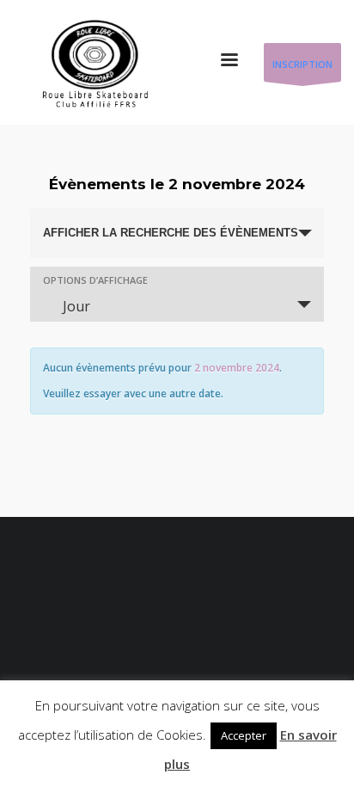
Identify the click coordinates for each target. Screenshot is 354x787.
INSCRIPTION (302, 64)
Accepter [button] (243, 735)
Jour (76, 306)
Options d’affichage (95, 280)
